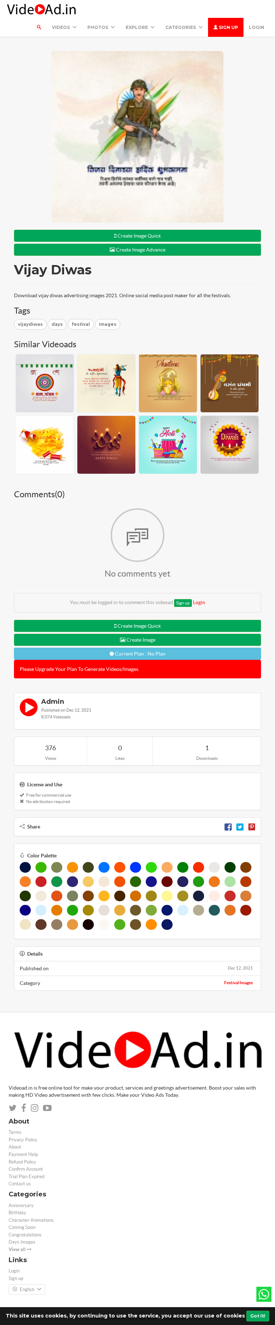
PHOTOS (98, 27)
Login (256, 27)
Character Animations (31, 1220)
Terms (15, 1132)
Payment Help (23, 1154)
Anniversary (21, 1205)
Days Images (22, 1242)
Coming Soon (22, 1227)
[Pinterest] (251, 827)
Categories (181, 27)
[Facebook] (228, 827)
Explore (137, 27)
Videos (61, 27)
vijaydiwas (30, 324)
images (107, 324)
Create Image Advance (140, 250)
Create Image (140, 640)
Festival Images (238, 982)
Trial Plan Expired (26, 1176)
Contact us (20, 1183)
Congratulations (25, 1234)
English (27, 1289)
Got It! (257, 1316)
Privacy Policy (23, 1139)
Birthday (17, 1212)
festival (81, 324)
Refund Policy (22, 1162)
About (15, 1147)
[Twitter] (239, 827)
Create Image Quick (138, 236)
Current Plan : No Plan (139, 654)
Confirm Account (26, 1169)
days (57, 324)
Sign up (228, 27)
